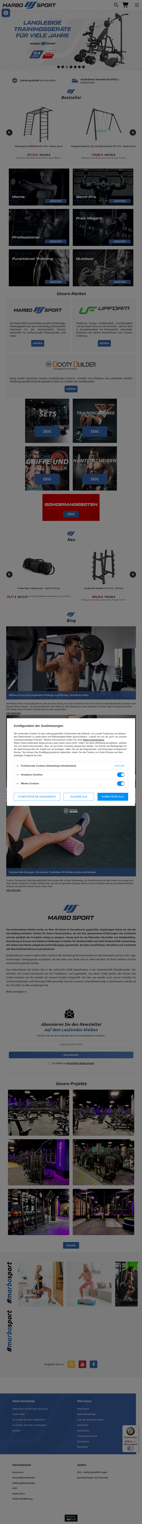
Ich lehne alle (78, 796)
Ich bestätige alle (113, 796)
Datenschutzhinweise (93, 740)
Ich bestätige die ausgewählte (37, 796)
